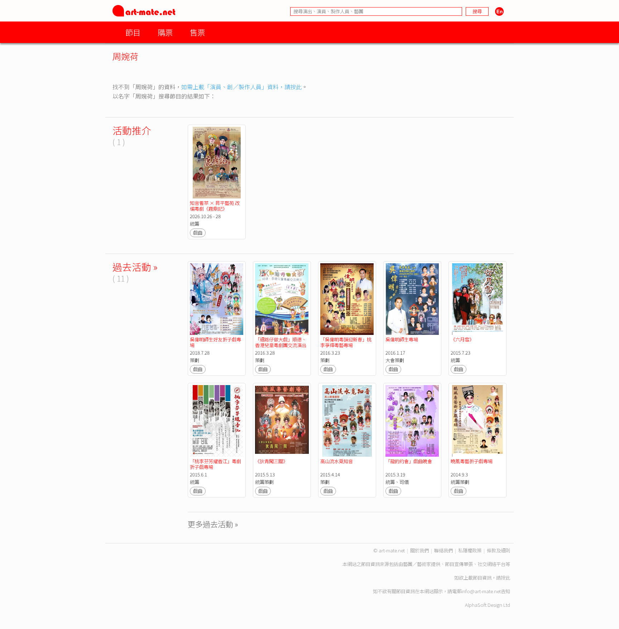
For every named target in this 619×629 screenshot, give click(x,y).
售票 (197, 32)
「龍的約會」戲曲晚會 (408, 461)
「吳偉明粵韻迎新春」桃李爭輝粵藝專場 (345, 342)
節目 (132, 32)
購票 (165, 32)
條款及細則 (498, 550)
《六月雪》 (462, 339)
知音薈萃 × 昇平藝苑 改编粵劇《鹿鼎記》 (215, 206)
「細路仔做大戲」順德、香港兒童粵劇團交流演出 (280, 342)
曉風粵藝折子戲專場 (472, 461)
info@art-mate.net (481, 591)
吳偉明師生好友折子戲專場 (215, 342)
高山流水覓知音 (336, 461)
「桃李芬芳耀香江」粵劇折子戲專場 (215, 464)
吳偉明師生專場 (401, 339)
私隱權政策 (469, 550)
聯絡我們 (443, 550)
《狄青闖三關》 (271, 461)
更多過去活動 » (213, 523)
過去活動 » (135, 267)
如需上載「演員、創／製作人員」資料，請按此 (241, 86)
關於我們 (419, 550)
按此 (505, 577)
